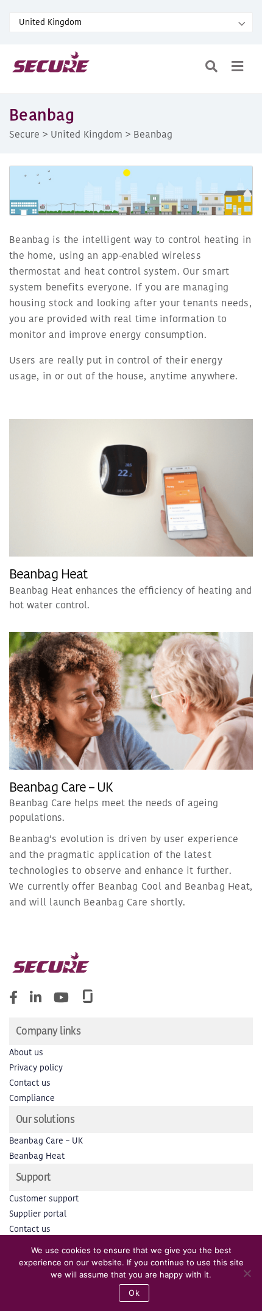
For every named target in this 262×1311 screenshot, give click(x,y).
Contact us (30, 1083)
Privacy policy (36, 1067)
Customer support (44, 1198)
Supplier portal (37, 1213)
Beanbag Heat (48, 574)
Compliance (32, 1098)
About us (26, 1052)
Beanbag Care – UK (61, 787)
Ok (134, 1293)
